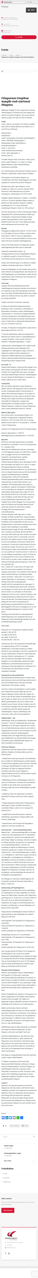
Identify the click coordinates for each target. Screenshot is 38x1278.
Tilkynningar (7, 1182)
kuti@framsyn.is (11, 1247)
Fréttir (26, 1125)
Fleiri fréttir (7, 1161)
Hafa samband (8, 1210)
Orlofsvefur (8, 2)
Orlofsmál (6, 1178)
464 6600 (19, 37)
